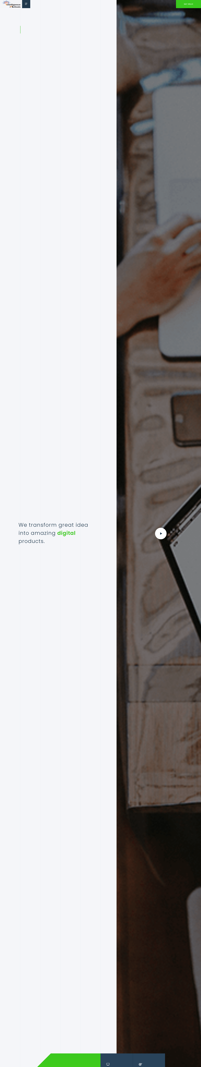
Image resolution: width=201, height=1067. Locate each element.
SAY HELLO (188, 4)
